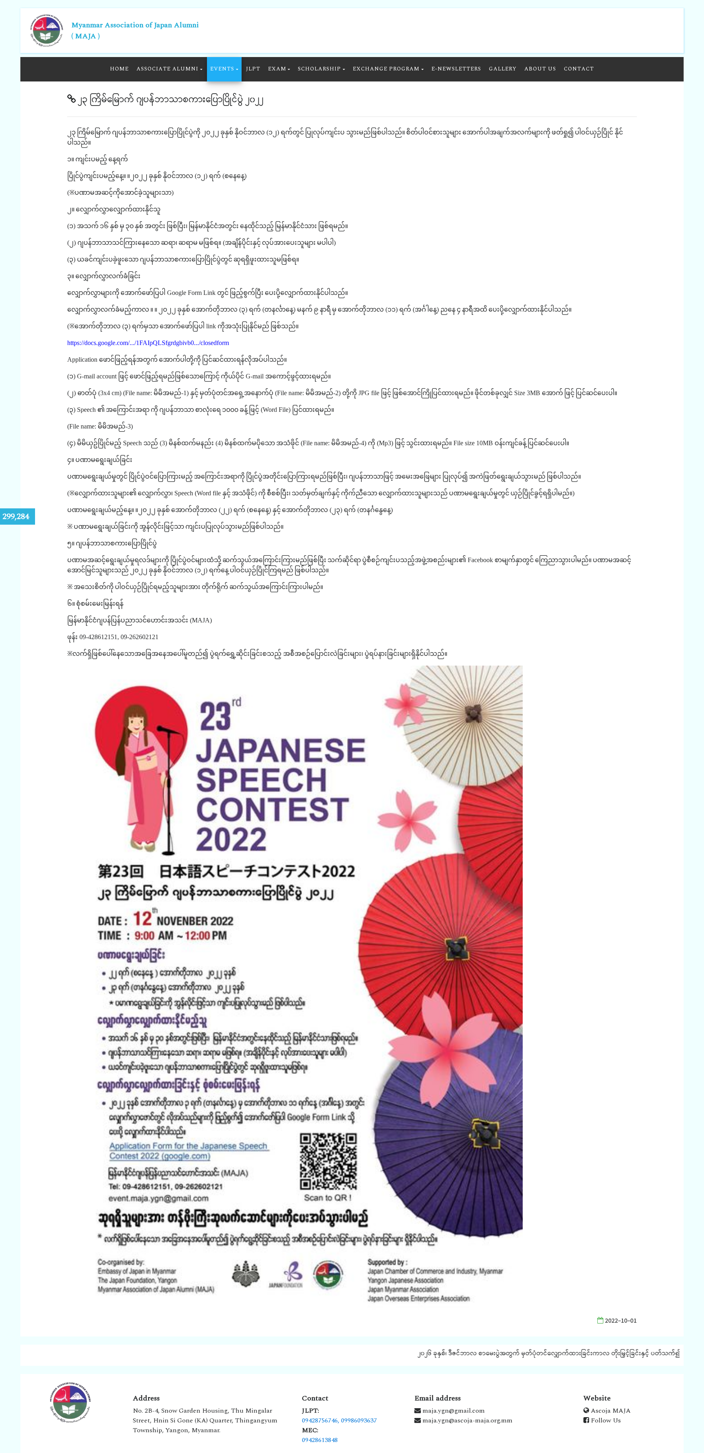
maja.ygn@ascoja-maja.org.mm (467, 1420)
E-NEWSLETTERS (456, 69)
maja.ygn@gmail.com (453, 1411)
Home (119, 69)
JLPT (253, 69)
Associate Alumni (167, 69)
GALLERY (503, 69)
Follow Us (605, 1420)
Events (222, 69)
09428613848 (320, 1440)
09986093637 (359, 1420)
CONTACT (579, 69)
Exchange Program (386, 69)
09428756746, (320, 1420)
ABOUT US (540, 69)
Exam (277, 69)
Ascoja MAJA (610, 1411)
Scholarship (319, 69)
